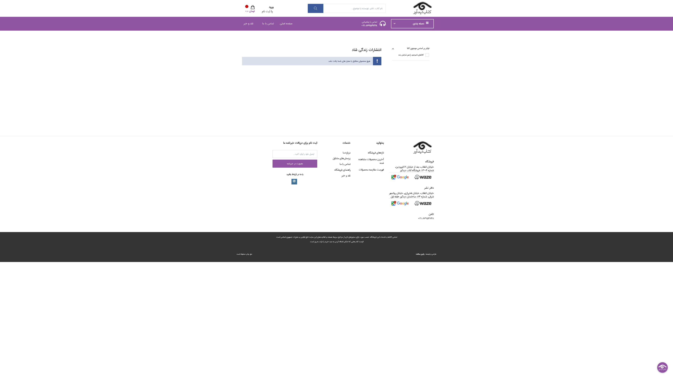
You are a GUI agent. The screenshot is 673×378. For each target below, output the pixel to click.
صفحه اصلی (286, 23)
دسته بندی (419, 23)
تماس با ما (268, 23)
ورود (271, 7)
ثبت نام (266, 11)
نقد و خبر (248, 23)
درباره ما (347, 152)
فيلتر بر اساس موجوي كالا (418, 48)
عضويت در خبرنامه (295, 164)
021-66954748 (369, 25)
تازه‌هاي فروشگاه (376, 152)
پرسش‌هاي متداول (342, 158)
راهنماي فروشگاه (343, 170)
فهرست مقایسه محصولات (371, 169)
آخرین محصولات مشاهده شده (371, 161)
